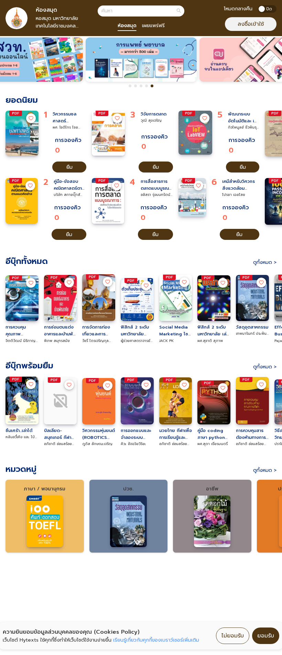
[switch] (267, 9)
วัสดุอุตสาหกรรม (252, 327)
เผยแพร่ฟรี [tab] (153, 25)
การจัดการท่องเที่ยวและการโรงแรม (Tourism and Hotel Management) (97, 330)
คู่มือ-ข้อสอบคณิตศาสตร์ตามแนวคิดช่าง (69, 185)
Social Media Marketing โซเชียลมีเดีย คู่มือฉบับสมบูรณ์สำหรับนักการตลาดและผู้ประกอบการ (174, 330)
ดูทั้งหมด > (264, 262)
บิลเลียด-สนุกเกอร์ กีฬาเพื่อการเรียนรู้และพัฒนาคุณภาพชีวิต (57, 434)
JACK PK (166, 340)
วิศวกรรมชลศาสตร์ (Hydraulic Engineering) (66, 117)
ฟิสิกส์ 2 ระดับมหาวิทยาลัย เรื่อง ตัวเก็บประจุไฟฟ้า (135, 330)
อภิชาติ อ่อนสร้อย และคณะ (58, 444)
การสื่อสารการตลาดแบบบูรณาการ (156, 185)
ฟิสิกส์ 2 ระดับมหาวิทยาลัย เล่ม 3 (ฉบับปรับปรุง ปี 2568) (213, 330)
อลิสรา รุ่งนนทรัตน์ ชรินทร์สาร (155, 195)
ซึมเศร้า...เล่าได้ (19, 430)
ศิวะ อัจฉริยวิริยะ (133, 443)
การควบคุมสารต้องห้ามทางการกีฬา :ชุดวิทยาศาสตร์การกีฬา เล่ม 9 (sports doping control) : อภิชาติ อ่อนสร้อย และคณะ (251, 434)
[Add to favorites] (31, 118)
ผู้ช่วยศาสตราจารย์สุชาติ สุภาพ (135, 341)
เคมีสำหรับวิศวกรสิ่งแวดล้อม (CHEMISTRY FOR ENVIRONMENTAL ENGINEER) (240, 185)
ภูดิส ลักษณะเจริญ (97, 443)
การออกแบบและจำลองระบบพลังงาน (136, 434)
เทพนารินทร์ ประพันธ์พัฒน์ (252, 333)
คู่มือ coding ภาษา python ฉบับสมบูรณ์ (211, 434)
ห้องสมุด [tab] (127, 25)
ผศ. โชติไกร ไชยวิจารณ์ (65, 127)
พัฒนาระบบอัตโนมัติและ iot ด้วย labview (243, 117)
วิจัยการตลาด (153, 114)
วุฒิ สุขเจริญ (151, 120)
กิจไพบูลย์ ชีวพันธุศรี (242, 127)
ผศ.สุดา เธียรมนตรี (212, 443)
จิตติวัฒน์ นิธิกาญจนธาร (20, 341)
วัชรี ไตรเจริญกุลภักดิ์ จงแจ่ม (95, 341)
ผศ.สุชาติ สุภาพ (210, 340)
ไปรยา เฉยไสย (233, 194)
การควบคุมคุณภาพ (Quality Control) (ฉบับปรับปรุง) (20, 330)
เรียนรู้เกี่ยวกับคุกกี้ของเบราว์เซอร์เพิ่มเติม (156, 640)
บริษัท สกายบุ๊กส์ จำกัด (67, 195)
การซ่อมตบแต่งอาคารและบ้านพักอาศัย (60, 330)
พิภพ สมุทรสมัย (57, 340)
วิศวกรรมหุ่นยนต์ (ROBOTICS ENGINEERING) (98, 434)
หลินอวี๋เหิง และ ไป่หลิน (20, 437)
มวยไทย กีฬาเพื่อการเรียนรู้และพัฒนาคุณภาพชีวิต (175, 434)
